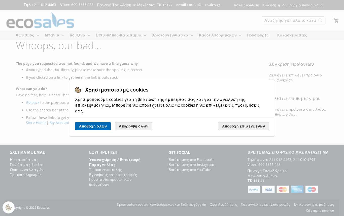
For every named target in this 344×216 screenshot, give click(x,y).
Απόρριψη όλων (133, 126)
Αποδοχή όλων (93, 126)
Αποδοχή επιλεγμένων (243, 126)
